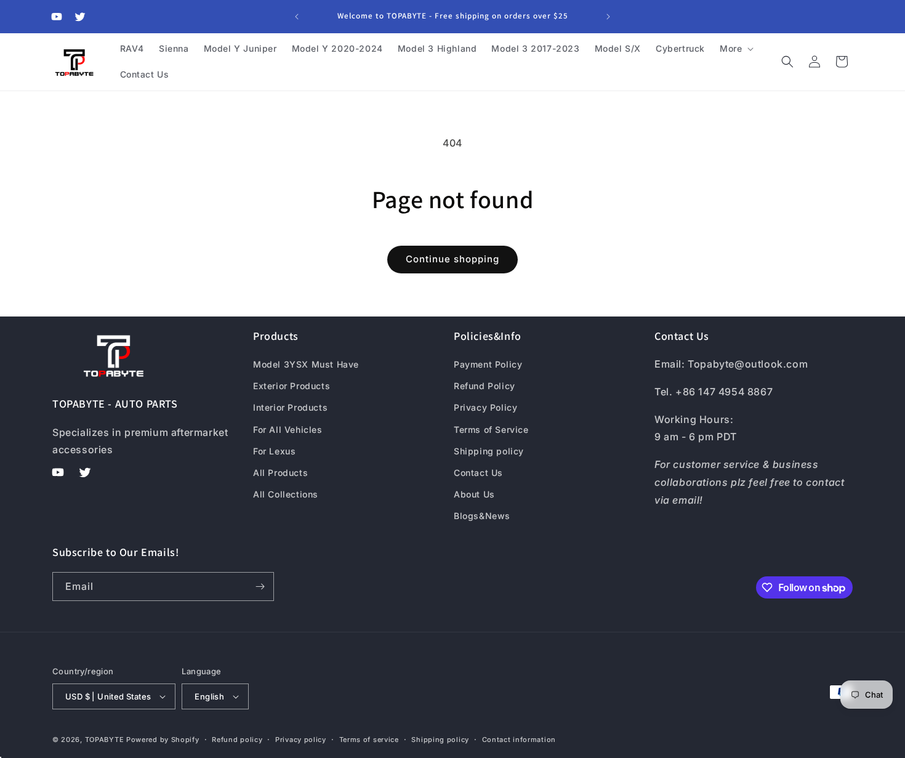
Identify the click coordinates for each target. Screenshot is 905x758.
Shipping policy (489, 451)
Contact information (519, 739)
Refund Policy (484, 386)
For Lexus (274, 451)
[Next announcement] (608, 16)
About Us (474, 494)
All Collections (285, 494)
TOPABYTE (104, 739)
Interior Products (290, 407)
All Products (280, 472)
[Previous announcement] (296, 16)
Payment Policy (488, 364)
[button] (735, 49)
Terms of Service (491, 429)
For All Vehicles (288, 429)
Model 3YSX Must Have (306, 364)
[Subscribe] (259, 586)
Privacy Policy (485, 407)
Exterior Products (291, 386)
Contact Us (478, 472)
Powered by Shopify (162, 739)
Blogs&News (482, 515)
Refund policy (237, 739)
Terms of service (369, 739)
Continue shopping (452, 259)
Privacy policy (300, 739)
